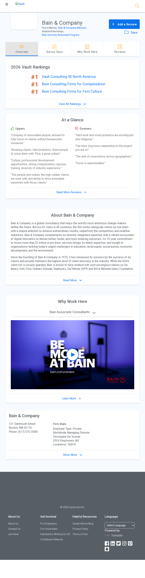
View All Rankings (70, 104)
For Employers (48, 523)
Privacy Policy (80, 528)
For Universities (48, 528)
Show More (70, 454)
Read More (70, 280)
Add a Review (127, 24)
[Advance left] (6, 49)
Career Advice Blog (82, 523)
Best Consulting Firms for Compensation (73, 84)
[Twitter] (118, 543)
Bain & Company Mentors (72, 27)
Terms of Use (80, 534)
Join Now (13, 534)
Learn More (69, 398)
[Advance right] (138, 49)
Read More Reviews (69, 192)
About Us (13, 523)
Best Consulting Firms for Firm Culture (72, 91)
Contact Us (14, 528)
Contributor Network (51, 539)
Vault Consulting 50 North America (69, 76)
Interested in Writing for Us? (55, 534)
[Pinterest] (130, 543)
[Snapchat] (107, 549)
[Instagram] (124, 543)
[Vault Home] (19, 3)
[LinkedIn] (113, 543)
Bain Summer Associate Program (60, 34)
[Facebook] (107, 543)
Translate (117, 535)
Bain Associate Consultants (70, 312)
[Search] (137, 6)
